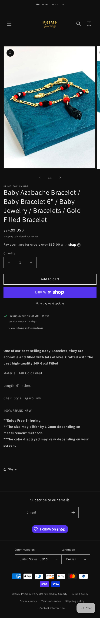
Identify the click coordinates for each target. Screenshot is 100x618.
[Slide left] (40, 177)
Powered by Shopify (55, 593)
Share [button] (12, 469)
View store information (26, 328)
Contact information (52, 608)
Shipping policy (75, 601)
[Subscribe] (73, 512)
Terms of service (51, 601)
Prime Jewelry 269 (32, 593)
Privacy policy (28, 601)
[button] (9, 24)
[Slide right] (60, 177)
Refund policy (80, 593)
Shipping (8, 236)
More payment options (50, 303)
